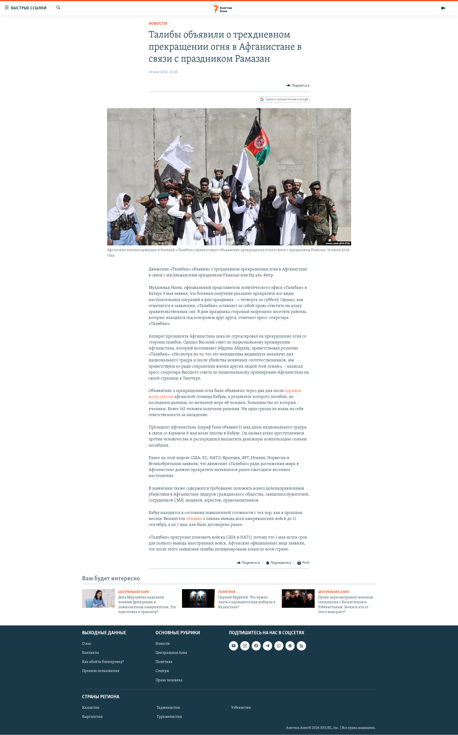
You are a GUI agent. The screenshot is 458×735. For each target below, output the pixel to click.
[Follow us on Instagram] (244, 645)
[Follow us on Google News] (290, 645)
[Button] (297, 86)
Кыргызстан (92, 717)
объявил (194, 519)
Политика (226, 592)
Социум (162, 671)
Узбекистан (241, 708)
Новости (158, 24)
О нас (86, 644)
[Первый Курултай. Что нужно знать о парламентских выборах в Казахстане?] (198, 598)
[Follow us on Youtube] (233, 645)
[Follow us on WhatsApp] (278, 645)
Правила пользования (100, 671)
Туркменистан (169, 717)
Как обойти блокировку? (103, 662)
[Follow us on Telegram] (267, 645)
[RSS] (301, 645)
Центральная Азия (133, 592)
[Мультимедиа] (443, 8)
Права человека (169, 680)
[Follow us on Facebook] (256, 645)
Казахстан (90, 708)
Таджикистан (168, 708)
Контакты (90, 653)
